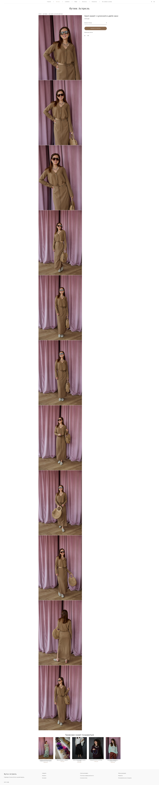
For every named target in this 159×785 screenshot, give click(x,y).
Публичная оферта (84, 773)
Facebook (44, 775)
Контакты (84, 1)
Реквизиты (94, 1)
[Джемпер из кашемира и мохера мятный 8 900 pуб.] (113, 748)
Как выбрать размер (107, 1)
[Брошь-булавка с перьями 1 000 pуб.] (62, 748)
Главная (49, 1)
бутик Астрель (79, 8)
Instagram (44, 773)
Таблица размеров (122, 773)
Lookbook (67, 1)
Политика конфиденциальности (87, 775)
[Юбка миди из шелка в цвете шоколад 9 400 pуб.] (79, 748)
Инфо (76, 1)
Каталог (58, 1)
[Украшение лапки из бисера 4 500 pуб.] (96, 748)
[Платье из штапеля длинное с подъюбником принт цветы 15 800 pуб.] (46, 748)
